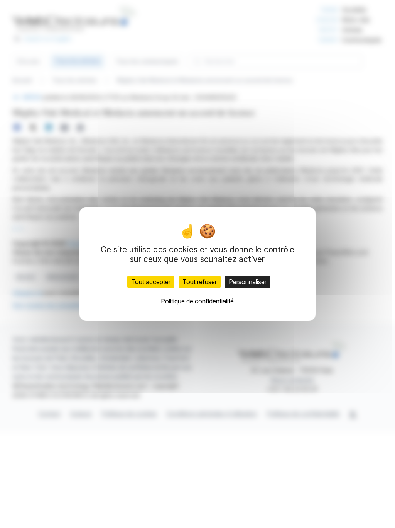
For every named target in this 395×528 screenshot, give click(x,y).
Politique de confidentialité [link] (197, 301)
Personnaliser (248, 282)
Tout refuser (199, 282)
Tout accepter (150, 282)
